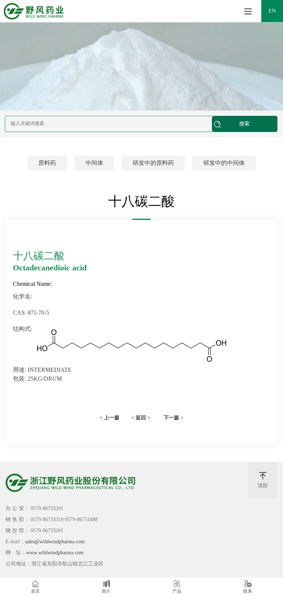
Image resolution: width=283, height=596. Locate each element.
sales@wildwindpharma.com (55, 541)
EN (272, 11)
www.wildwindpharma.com (55, 552)
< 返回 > (140, 417)
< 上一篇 (109, 417)
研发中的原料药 (153, 163)
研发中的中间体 (224, 163)
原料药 (47, 163)
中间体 (94, 163)
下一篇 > (174, 417)
